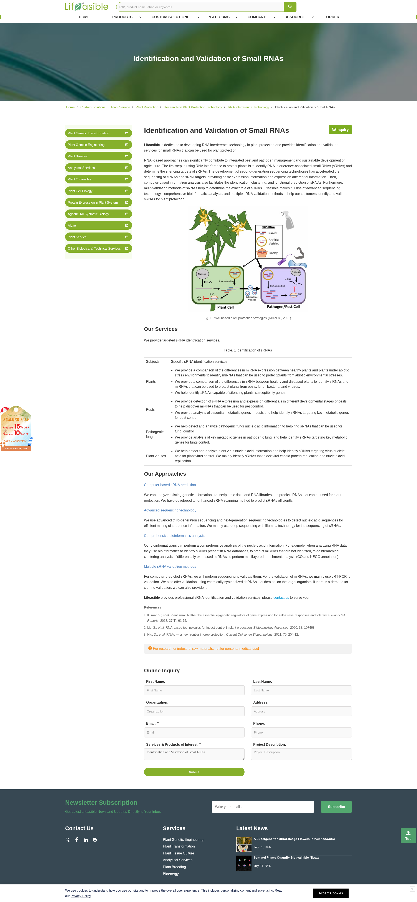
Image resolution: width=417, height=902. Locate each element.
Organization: (157, 702)
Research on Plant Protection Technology (192, 107)
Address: (260, 702)
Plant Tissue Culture (178, 853)
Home (84, 17)
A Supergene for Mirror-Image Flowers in (294, 839)
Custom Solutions (170, 17)
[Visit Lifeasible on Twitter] (67, 839)
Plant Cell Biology (80, 191)
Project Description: (269, 744)
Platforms (218, 17)
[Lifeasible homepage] (87, 6)
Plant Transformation (179, 846)
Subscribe (336, 807)
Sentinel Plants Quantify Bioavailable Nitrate (286, 857)
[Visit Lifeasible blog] (95, 839)
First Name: (155, 681)
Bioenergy (171, 874)
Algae (72, 225)
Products (122, 17)
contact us (281, 597)
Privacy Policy (81, 896)
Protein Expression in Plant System (93, 202)
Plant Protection (146, 107)
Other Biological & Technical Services (94, 248)
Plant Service (120, 107)
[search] (290, 7)
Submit (194, 772)
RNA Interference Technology (248, 107)
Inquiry (342, 130)
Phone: (259, 723)
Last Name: (262, 681)
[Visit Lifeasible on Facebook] (76, 839)
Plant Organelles (79, 179)
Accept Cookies (331, 893)
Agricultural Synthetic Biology (88, 214)
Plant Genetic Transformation (88, 133)
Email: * (152, 723)
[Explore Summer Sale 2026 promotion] (16, 428)
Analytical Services (81, 168)
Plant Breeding (78, 156)
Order (332, 17)
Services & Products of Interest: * (173, 744)
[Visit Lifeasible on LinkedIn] (85, 839)
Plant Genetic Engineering (86, 145)
